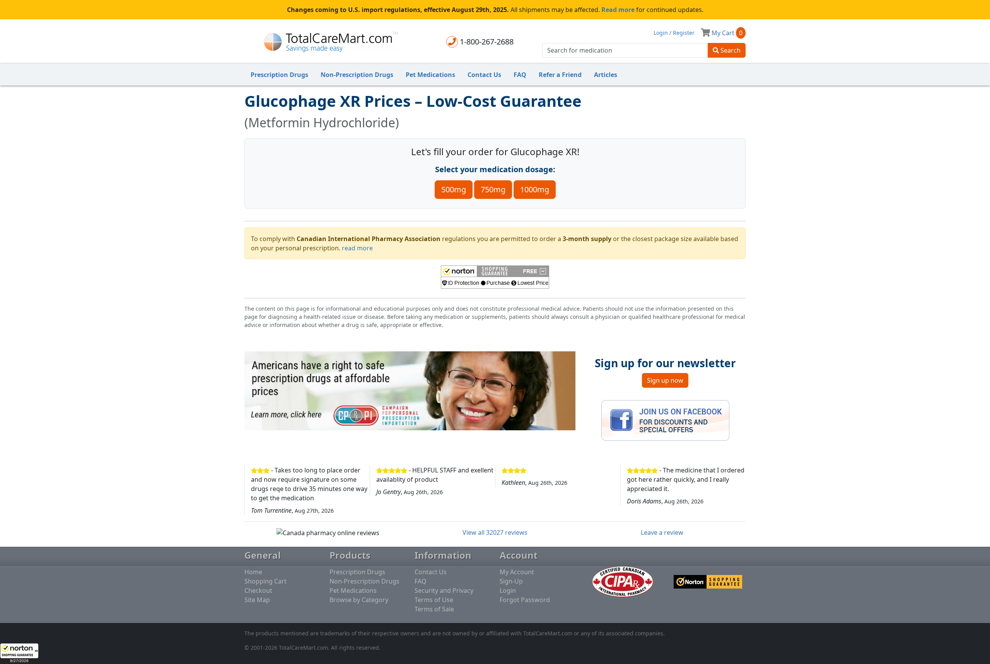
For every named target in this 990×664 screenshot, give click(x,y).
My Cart (726, 33)
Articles (605, 74)
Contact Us (484, 74)
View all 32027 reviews (495, 532)
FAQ (520, 74)
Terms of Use (434, 600)
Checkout (258, 590)
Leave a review (662, 532)
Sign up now (665, 380)
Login (508, 590)
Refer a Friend (560, 74)
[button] (19, 653)
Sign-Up (511, 581)
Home (253, 572)
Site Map (257, 600)
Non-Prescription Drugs (357, 74)
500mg (453, 189)
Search (730, 50)
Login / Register (674, 32)
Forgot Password (525, 600)
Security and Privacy (444, 590)
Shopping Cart (265, 581)
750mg (493, 189)
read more (357, 248)
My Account (517, 572)
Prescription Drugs (279, 74)
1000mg (534, 189)
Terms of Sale (434, 609)
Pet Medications (430, 74)
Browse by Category (358, 600)
